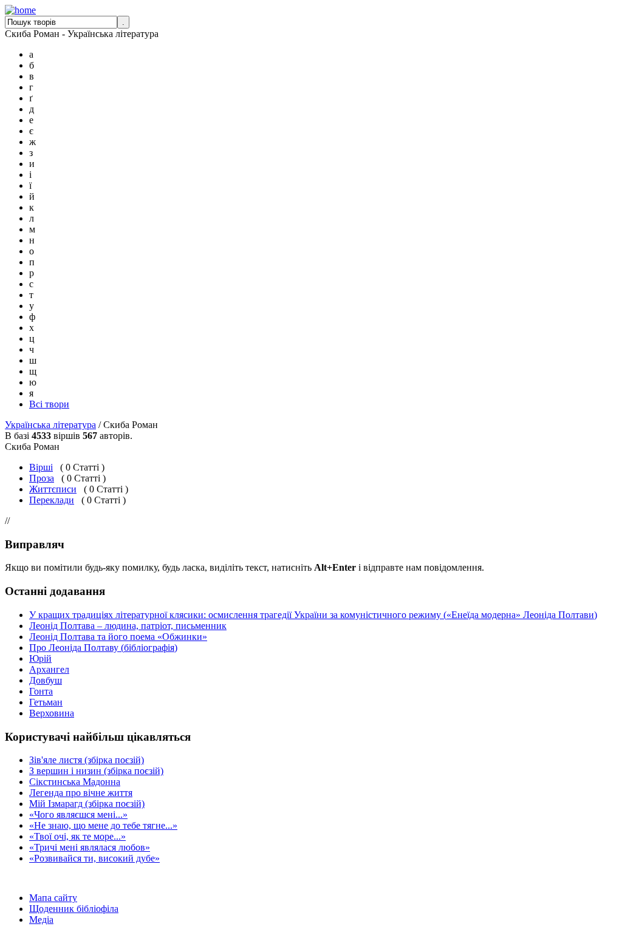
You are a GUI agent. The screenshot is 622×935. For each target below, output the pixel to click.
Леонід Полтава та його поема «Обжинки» (118, 636)
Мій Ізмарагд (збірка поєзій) (87, 803)
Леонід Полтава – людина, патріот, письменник (128, 625)
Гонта (41, 691)
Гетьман (46, 702)
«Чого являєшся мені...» (78, 814)
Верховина (51, 713)
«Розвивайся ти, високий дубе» (94, 858)
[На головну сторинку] (20, 10)
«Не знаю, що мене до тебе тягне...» (103, 825)
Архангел (49, 669)
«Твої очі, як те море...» (77, 836)
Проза (41, 478)
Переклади (51, 500)
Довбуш (45, 680)
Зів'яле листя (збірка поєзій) (86, 760)
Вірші (41, 467)
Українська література (50, 425)
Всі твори (49, 404)
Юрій (40, 658)
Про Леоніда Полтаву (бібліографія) (103, 647)
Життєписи (53, 489)
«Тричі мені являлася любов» (89, 847)
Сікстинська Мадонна (74, 782)
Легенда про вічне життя (80, 792)
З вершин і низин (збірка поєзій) (96, 771)
